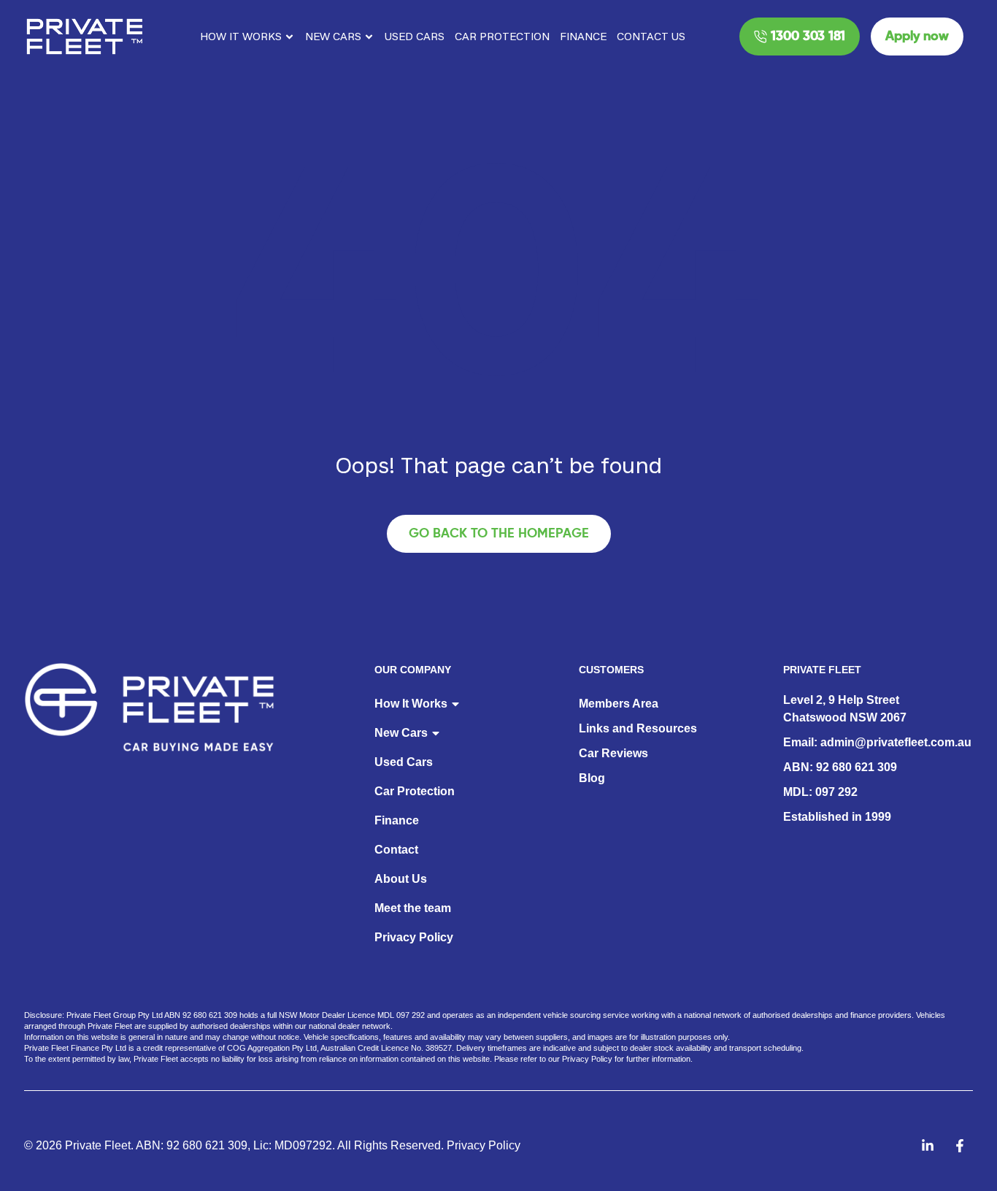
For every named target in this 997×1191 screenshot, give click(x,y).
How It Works (241, 36)
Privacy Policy (413, 937)
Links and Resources (638, 728)
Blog (592, 778)
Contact (396, 849)
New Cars (333, 36)
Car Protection (502, 36)
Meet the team (412, 908)
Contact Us (651, 36)
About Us (400, 879)
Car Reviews (613, 753)
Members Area (618, 703)
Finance (583, 36)
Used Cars (414, 36)
